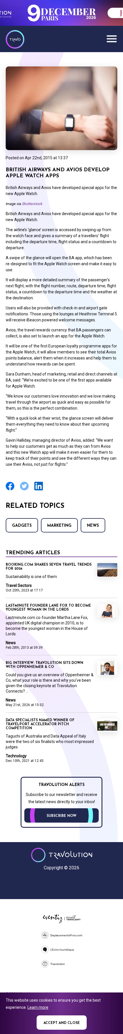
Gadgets (22, 526)
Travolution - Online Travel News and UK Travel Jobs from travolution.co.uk (61, 855)
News (93, 526)
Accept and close (61, 1023)
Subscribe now (61, 816)
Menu (111, 38)
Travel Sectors (19, 585)
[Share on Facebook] (10, 489)
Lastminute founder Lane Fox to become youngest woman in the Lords (48, 608)
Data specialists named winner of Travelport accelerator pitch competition (40, 724)
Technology (16, 756)
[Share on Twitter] (24, 489)
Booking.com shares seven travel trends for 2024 (49, 567)
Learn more (37, 1007)
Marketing (59, 526)
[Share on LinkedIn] (38, 489)
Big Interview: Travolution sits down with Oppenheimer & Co (44, 665)
